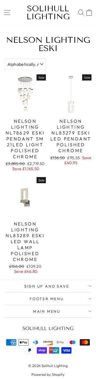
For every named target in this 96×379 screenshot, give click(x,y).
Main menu (46, 311)
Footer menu (47, 298)
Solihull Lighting (48, 12)
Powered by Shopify (48, 374)
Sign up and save (46, 286)
